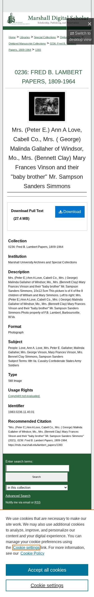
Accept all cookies (47, 570)
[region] (47, 553)
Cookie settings (26, 547)
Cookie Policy (32, 553)
